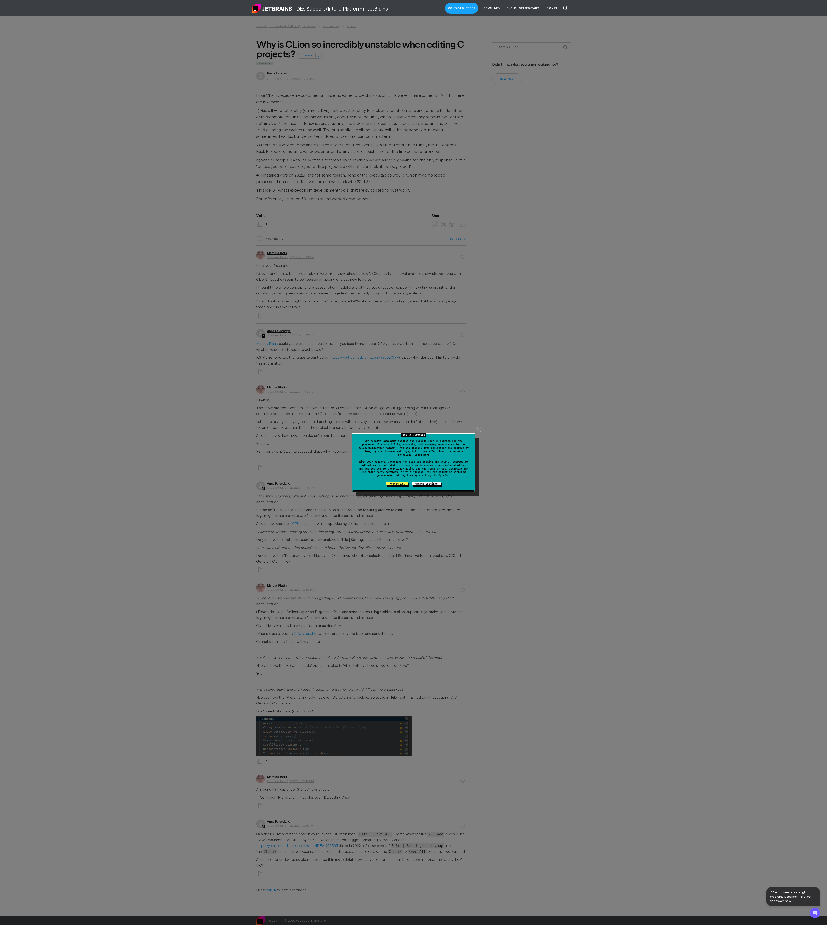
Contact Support (461, 8)
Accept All (397, 483)
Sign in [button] (552, 8)
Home (272, 8)
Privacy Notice (403, 468)
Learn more (421, 455)
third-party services (383, 472)
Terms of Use (437, 468)
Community (491, 8)
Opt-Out (443, 475)
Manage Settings (426, 483)
